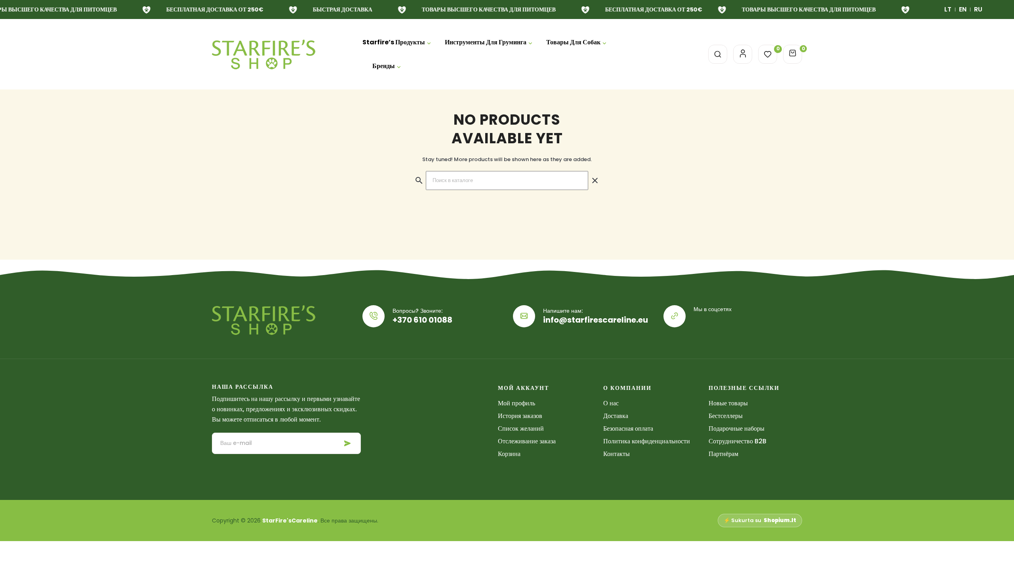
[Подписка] (347, 444)
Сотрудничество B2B (737, 441)
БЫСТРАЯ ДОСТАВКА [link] (340, 9)
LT (947, 9)
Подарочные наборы (736, 428)
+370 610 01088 (422, 319)
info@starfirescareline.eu (595, 319)
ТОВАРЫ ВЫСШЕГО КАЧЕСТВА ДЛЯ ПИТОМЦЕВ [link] (486, 9)
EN (962, 9)
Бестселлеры (726, 415)
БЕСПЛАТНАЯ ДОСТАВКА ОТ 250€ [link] (212, 9)
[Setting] (742, 54)
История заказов (520, 415)
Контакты (616, 453)
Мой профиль (516, 403)
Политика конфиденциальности (646, 441)
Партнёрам (723, 453)
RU (978, 9)
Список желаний (521, 428)
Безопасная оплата (628, 428)
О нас (611, 403)
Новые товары (728, 403)
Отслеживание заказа (527, 441)
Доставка (615, 415)
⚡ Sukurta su (760, 520)
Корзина (509, 453)
